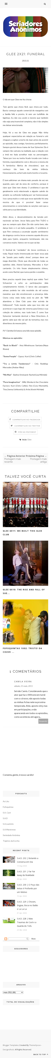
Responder (43, 721)
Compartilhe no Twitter (27, 426)
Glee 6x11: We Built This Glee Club (22, 532)
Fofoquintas (8, 807)
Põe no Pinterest (27, 432)
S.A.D (5, 818)
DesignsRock (8, 1049)
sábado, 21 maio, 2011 (23, 686)
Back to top (39, 1054)
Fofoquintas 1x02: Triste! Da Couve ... (22, 650)
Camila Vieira (23, 681)
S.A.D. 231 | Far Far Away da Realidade (26, 873)
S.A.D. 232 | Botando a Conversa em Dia (27, 860)
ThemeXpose (35, 1045)
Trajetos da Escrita (11, 841)
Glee (29, 439)
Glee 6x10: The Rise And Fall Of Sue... (24, 591)
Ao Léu (6, 801)
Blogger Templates (11, 1045)
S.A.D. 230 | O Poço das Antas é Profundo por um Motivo (28, 888)
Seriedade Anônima (11, 835)
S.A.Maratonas (9, 829)
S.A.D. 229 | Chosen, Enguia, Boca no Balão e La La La (27, 905)
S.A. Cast (7, 812)
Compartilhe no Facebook (26, 420)
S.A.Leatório (8, 824)
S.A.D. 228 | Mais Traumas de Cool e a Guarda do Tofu (26, 922)
